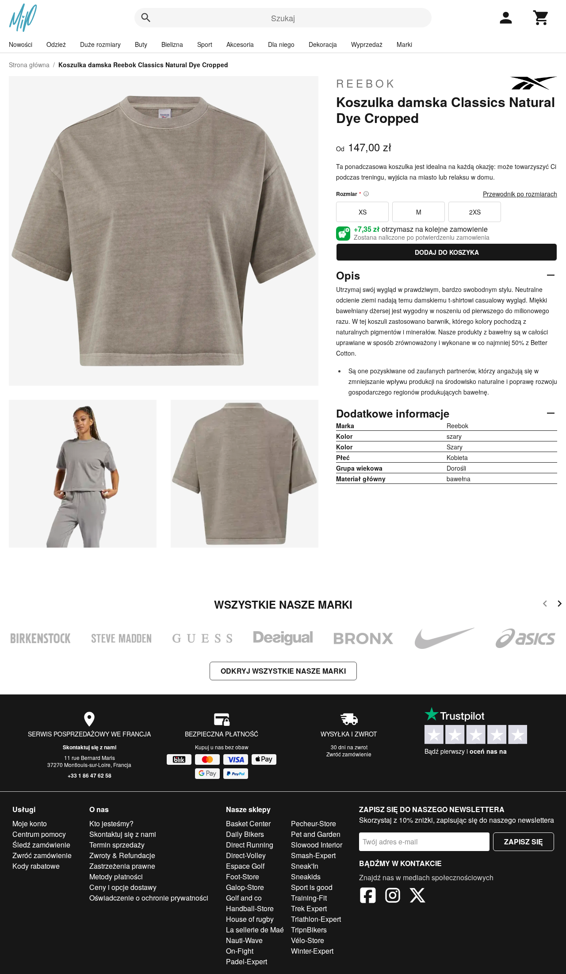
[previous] (545, 605)
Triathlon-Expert (316, 919)
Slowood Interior (316, 845)
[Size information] (366, 194)
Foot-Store (242, 876)
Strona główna (29, 64)
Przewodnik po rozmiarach (520, 193)
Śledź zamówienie (41, 845)
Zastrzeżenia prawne (122, 866)
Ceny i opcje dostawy (123, 887)
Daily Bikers (245, 834)
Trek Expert (309, 908)
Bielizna (172, 44)
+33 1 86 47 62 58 (89, 775)
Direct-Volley (246, 855)
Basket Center (248, 823)
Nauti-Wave (244, 940)
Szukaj (283, 17)
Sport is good (312, 887)
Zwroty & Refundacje (122, 855)
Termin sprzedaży (117, 845)
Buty (141, 44)
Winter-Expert (312, 951)
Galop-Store (245, 887)
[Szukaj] (146, 17)
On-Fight (239, 951)
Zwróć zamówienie (348, 754)
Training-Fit (309, 898)
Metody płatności (116, 876)
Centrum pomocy (39, 834)
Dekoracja (323, 44)
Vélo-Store (307, 940)
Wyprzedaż (366, 44)
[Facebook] (368, 896)
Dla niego (281, 44)
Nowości (20, 44)
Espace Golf (245, 866)
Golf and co (244, 898)
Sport (204, 44)
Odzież (56, 44)
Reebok (366, 83)
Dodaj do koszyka (447, 252)
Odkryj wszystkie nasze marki (283, 671)
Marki (404, 44)
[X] (417, 896)
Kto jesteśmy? (111, 823)
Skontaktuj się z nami (89, 747)
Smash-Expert (313, 855)
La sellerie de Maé (255, 929)
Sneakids (306, 876)
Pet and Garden (315, 834)
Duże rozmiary (100, 44)
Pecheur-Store (313, 823)
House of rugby (250, 919)
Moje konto (29, 823)
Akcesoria (240, 44)
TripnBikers (309, 929)
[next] (559, 605)
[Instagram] (393, 896)
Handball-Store (250, 908)
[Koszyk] (541, 18)
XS (363, 211)
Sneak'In (304, 866)
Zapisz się (523, 841)
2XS (475, 211)
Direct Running (249, 845)
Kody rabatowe (36, 866)
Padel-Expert (246, 961)
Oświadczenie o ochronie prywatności (148, 898)
